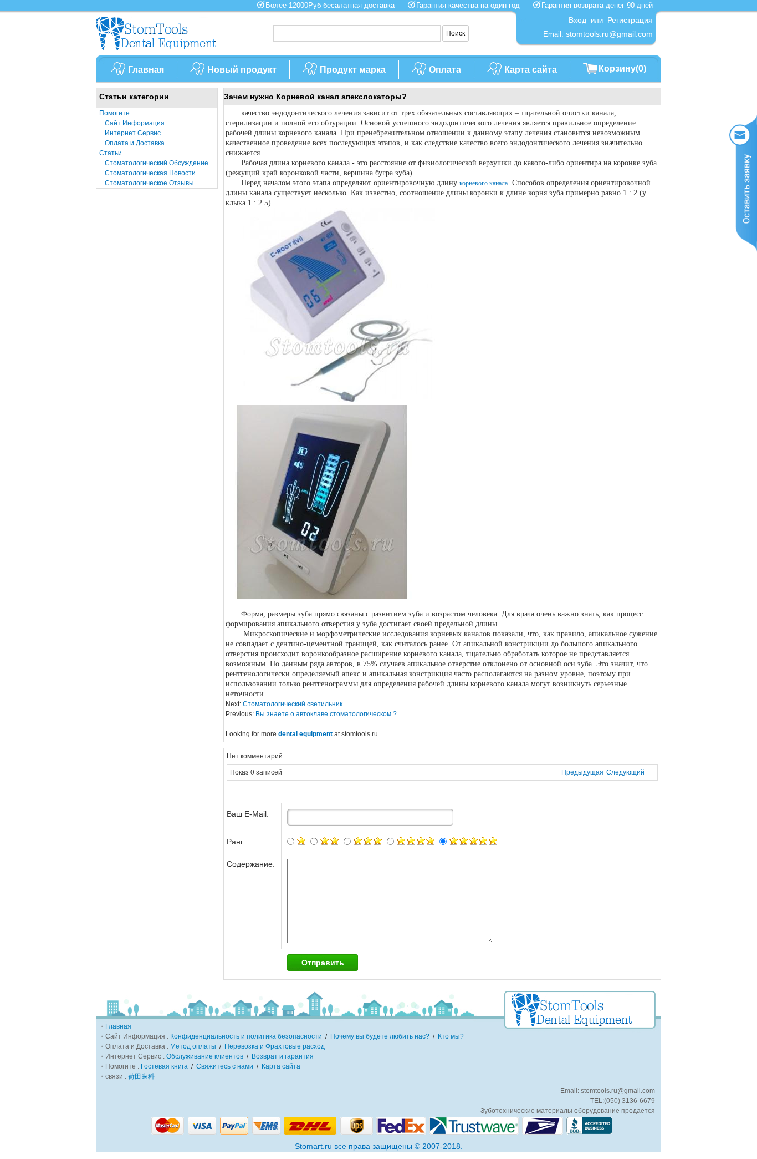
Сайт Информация (135, 123)
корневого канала (483, 183)
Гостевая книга (164, 1066)
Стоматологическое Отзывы (149, 183)
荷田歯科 (141, 1076)
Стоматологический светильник (291, 704)
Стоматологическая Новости (150, 173)
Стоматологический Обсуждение (156, 163)
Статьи (110, 153)
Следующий (625, 772)
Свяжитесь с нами (224, 1066)
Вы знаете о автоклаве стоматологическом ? (325, 714)
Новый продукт (242, 69)
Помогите (114, 113)
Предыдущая (582, 772)
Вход (577, 20)
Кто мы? (451, 1036)
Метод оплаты (193, 1046)
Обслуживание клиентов (204, 1056)
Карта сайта (530, 69)
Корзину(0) (622, 68)
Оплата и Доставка (135, 143)
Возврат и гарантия (283, 1056)
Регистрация (630, 20)
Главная (146, 69)
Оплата (445, 69)
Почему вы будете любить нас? (379, 1036)
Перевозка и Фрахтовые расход (274, 1046)
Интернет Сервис (133, 133)
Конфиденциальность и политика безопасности (246, 1036)
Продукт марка (353, 69)
